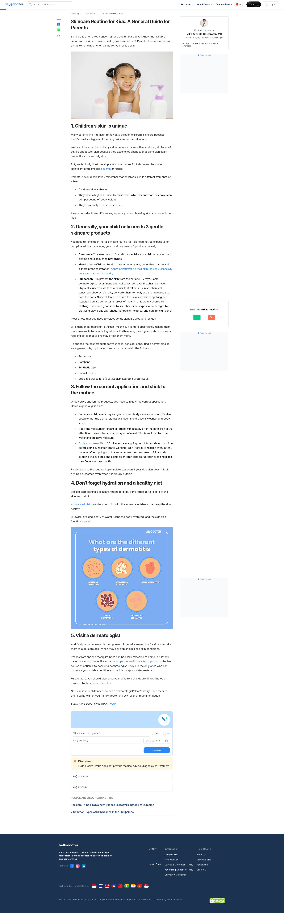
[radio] (153, 733)
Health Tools (155, 864)
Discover (153, 848)
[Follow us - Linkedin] (83, 866)
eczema (106, 168)
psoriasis (155, 661)
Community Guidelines (175, 874)
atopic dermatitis (126, 661)
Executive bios (204, 859)
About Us (201, 854)
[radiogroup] (161, 733)
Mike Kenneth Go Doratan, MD (204, 33)
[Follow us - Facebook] (72, 866)
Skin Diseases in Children (111, 14)
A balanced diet (80, 504)
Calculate (157, 750)
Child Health (90, 14)
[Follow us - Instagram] (78, 866)
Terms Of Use (171, 854)
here (113, 703)
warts (141, 661)
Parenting (75, 14)
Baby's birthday (80, 740)
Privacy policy (171, 859)
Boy (157, 733)
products (162, 213)
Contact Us (202, 869)
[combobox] (238, 4)
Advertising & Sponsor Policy (179, 869)
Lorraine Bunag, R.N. (200, 43)
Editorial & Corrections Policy (179, 864)
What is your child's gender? (86, 733)
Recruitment (202, 864)
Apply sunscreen (89, 443)
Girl (168, 733)
